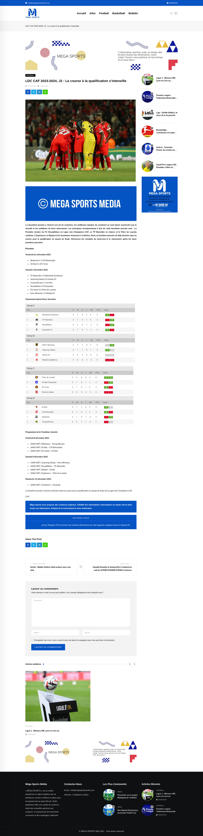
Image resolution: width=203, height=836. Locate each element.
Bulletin (133, 13)
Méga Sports (35, 525)
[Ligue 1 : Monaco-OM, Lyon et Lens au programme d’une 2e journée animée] (147, 79)
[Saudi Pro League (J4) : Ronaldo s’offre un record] (147, 166)
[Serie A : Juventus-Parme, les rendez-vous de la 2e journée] (147, 149)
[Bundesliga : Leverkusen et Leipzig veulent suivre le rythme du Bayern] (147, 131)
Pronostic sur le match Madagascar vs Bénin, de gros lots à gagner (127, 797)
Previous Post (39, 564)
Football (104, 13)
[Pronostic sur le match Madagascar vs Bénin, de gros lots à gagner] (109, 795)
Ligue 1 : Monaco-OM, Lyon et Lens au (42, 731)
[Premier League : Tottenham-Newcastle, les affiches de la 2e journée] (147, 97)
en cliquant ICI (124, 525)
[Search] (171, 13)
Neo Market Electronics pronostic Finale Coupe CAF (127, 813)
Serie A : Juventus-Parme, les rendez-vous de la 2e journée (166, 150)
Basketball (118, 13)
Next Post (124, 564)
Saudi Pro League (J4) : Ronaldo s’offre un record (166, 167)
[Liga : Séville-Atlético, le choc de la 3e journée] (147, 114)
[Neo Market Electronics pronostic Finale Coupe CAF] (109, 810)
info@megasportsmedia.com (39, 3)
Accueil (81, 13)
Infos (93, 13)
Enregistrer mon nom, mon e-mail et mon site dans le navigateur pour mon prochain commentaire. (74, 640)
